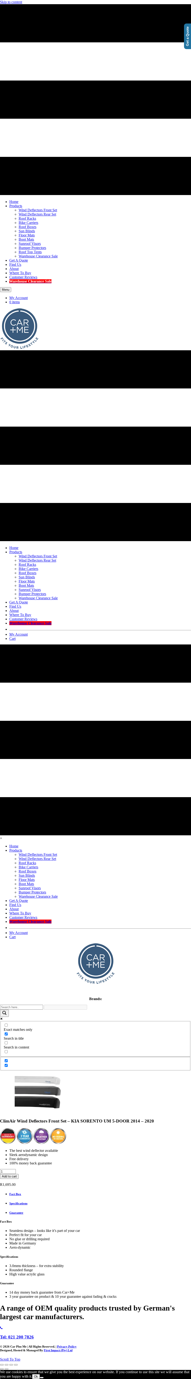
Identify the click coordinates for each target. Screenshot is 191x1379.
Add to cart (9, 1176)
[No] (42, 1377)
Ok (36, 1376)
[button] (10, 1359)
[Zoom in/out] (2, 1365)
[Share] (11, 1365)
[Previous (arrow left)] (2, 1369)
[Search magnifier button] (4, 1013)
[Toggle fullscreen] (6, 1365)
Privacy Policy (67, 1346)
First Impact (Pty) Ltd (58, 1350)
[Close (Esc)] (16, 1365)
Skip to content (11, 2)
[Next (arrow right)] (6, 1369)
